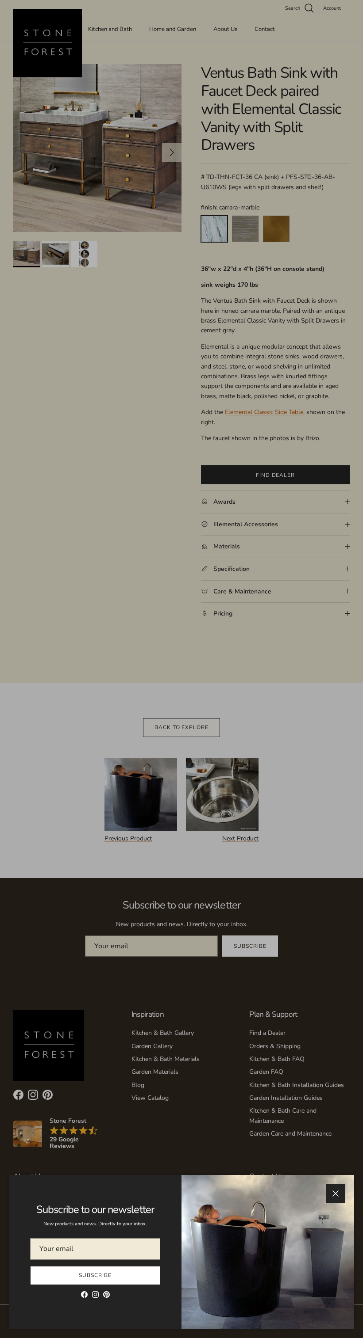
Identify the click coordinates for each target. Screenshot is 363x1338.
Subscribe (95, 1275)
